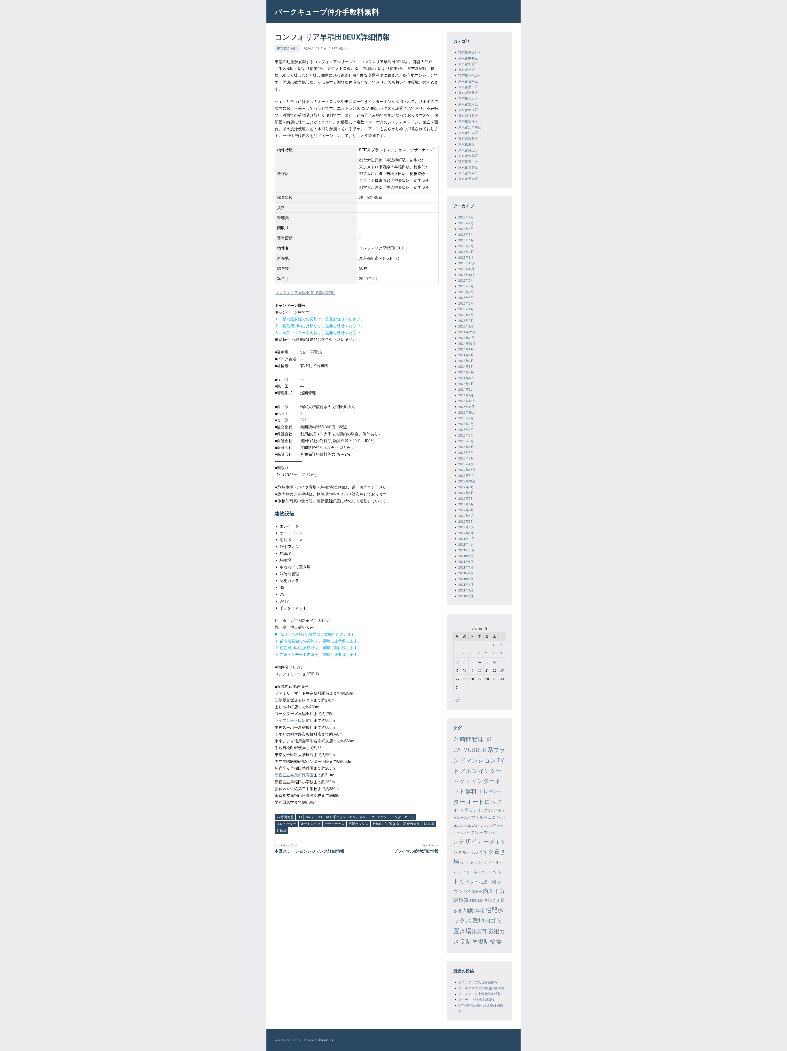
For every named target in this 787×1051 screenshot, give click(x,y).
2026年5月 (466, 234)
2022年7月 (466, 498)
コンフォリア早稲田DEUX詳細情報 (305, 292)
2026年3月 (466, 246)
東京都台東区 (468, 81)
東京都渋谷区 (468, 138)
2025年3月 (466, 315)
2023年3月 (466, 452)
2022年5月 (466, 510)
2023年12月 (466, 401)
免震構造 (475, 891)
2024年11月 (466, 338)
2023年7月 (466, 429)
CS (320, 817)
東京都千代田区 (469, 75)
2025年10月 (466, 274)
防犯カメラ (411, 824)
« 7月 (457, 700)
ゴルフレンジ (480, 825)
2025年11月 (466, 269)
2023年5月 (466, 441)
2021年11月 (466, 544)
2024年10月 (466, 343)
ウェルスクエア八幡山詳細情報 (481, 988)
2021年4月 (465, 584)
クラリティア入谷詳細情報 (478, 982)
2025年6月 (466, 297)
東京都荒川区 (468, 161)
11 (464, 662)
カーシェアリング (484, 810)
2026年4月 (466, 240)
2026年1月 (465, 257)
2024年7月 (466, 361)
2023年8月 (466, 424)
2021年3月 (465, 590)
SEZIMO (337, 48)
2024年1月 (465, 395)
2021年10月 (466, 550)
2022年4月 (466, 516)
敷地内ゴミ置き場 (386, 824)
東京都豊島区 (468, 173)
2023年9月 (466, 418)
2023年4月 (466, 447)
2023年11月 (466, 406)
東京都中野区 (468, 64)
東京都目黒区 (468, 150)
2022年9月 (466, 487)
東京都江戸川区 (469, 127)
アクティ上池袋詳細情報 (476, 999)
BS (300, 817)
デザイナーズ (334, 824)
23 (502, 670)
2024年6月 (466, 366)
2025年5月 (466, 303)
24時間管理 (285, 817)
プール (486, 872)
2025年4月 (466, 309)
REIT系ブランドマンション (346, 817)
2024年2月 (466, 389)
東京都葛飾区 (468, 167)
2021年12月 (466, 538)
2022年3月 (466, 521)
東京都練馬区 (468, 156)
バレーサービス (467, 862)
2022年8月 (466, 493)
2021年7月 (465, 567)
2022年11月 (466, 475)
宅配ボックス (358, 824)
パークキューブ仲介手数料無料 (327, 11)
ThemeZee (326, 1040)
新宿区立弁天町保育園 (294, 774)
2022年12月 (466, 470)
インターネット (402, 817)
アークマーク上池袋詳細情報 (479, 994)
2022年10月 (466, 481)
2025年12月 (466, 263)
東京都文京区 (468, 104)
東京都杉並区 (468, 115)
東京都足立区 (468, 179)
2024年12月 (466, 332)
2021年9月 (465, 556)
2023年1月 (465, 464)
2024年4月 (466, 378)
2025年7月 (466, 292)
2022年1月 (465, 533)
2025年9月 (466, 280)
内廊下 (491, 890)
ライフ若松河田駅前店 (294, 720)
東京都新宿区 (287, 48)
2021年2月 (465, 596)
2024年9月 (466, 349)
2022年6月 (466, 504)
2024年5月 (466, 372)
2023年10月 (466, 412)
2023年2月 (466, 458)
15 (494, 662)
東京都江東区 (468, 133)
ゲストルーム (479, 817)
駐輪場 (282, 831)
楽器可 (479, 931)
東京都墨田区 (468, 92)
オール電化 (462, 810)
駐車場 (429, 824)
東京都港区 (466, 144)
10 (457, 662)
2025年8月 (466, 286)
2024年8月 (466, 355)
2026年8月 (466, 217)
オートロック (310, 824)
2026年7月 (466, 223)
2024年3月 (466, 384)
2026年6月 (466, 229)
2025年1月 (465, 326)
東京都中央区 (468, 58)
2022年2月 (466, 527)
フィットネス (469, 871)
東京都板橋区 (468, 121)
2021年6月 (465, 573)
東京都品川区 (468, 87)
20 (480, 670)
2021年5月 (465, 579)
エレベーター (286, 824)
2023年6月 (466, 435)
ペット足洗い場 (480, 881)
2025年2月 (466, 320)
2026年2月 (466, 252)
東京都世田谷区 (469, 52)
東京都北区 (466, 70)
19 (471, 670)
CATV (310, 817)
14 (486, 662)
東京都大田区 (468, 98)
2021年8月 (465, 561)
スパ (467, 833)
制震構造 (476, 900)
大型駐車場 (473, 910)
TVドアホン (378, 817)
